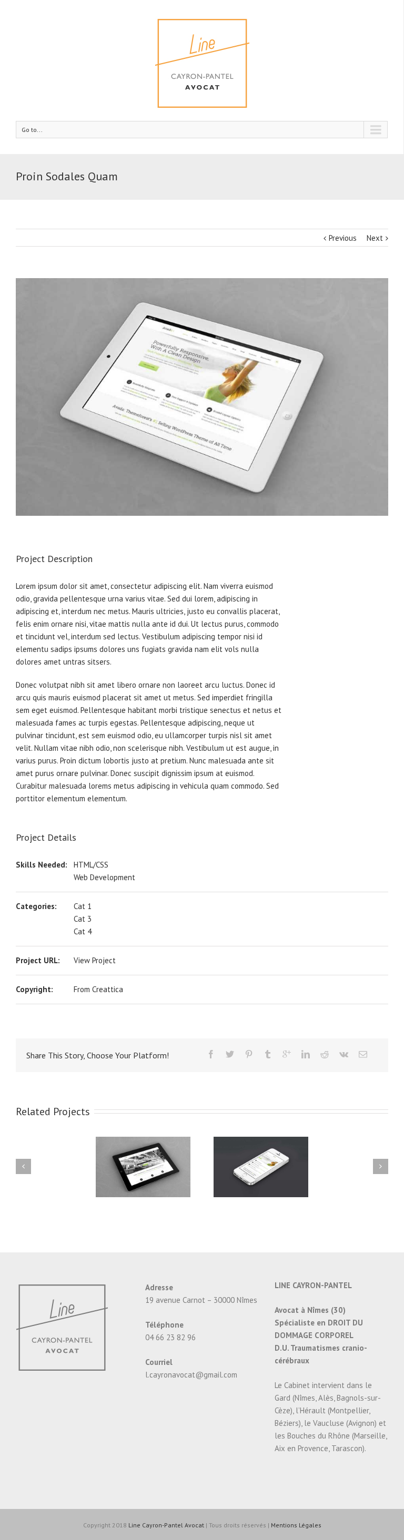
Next (375, 238)
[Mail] (363, 1054)
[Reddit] (324, 1054)
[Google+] (286, 1054)
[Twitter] (230, 1054)
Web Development (104, 877)
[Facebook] (211, 1054)
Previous (343, 238)
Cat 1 (83, 906)
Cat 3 (83, 919)
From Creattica (98, 989)
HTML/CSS (91, 865)
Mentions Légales (296, 1525)
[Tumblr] (268, 1054)
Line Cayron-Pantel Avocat (166, 1525)
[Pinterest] (249, 1054)
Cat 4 (83, 931)
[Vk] (343, 1054)
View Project (95, 960)
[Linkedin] (305, 1054)
